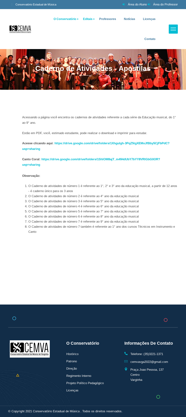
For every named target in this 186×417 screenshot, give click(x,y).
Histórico (72, 354)
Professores (107, 19)
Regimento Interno (78, 376)
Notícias (129, 19)
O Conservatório (65, 19)
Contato (149, 39)
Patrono (71, 361)
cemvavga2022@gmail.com (149, 362)
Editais (87, 19)
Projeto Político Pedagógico (85, 383)
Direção (71, 368)
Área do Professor (165, 4)
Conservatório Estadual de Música (35, 4)
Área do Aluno (137, 4)
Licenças (149, 19)
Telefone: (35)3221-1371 (146, 354)
